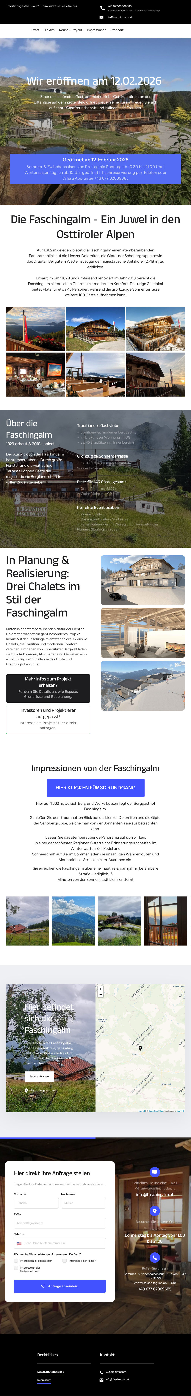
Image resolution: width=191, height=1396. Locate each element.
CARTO (180, 1110)
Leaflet (142, 1110)
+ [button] (100, 989)
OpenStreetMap (155, 1110)
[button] (140, 1048)
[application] (140, 1048)
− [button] (100, 994)
